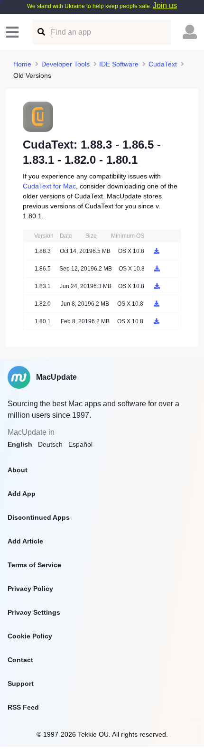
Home (22, 64)
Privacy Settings (34, 612)
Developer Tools (65, 64)
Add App (22, 493)
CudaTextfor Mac (49, 186)
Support (21, 683)
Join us (165, 5)
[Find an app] (40, 32)
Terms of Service (34, 565)
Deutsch (50, 444)
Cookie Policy (30, 636)
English (20, 444)
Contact (20, 659)
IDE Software (119, 64)
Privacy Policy (30, 588)
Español (80, 444)
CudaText (162, 64)
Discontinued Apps (39, 517)
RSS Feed (23, 707)
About (18, 470)
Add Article (25, 541)
